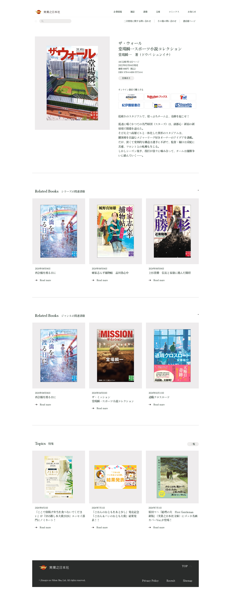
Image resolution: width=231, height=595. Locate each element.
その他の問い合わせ (167, 21)
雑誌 (132, 12)
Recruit (171, 580)
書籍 (145, 12)
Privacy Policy (150, 580)
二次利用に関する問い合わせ (137, 21)
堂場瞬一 (125, 54)
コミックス (174, 12)
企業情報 (117, 12)
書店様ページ (189, 21)
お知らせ (192, 12)
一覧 (193, 444)
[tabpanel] (58, 240)
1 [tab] (198, 190)
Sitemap (187, 580)
